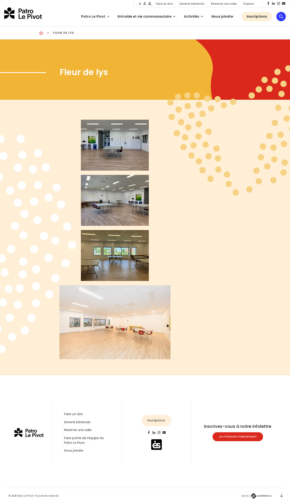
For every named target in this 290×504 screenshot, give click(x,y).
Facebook (268, 3)
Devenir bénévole (192, 4)
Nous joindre (222, 16)
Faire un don (164, 4)
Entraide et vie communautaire (145, 16)
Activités (192, 16)
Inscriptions (257, 16)
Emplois (249, 4)
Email (284, 3)
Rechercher (281, 16)
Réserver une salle (224, 4)
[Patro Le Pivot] (23, 13)
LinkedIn (273, 3)
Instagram (278, 3)
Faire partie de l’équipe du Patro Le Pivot (84, 440)
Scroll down (281, 495)
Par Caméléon (256, 496)
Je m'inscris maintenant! (238, 436)
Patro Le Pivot (93, 16)
